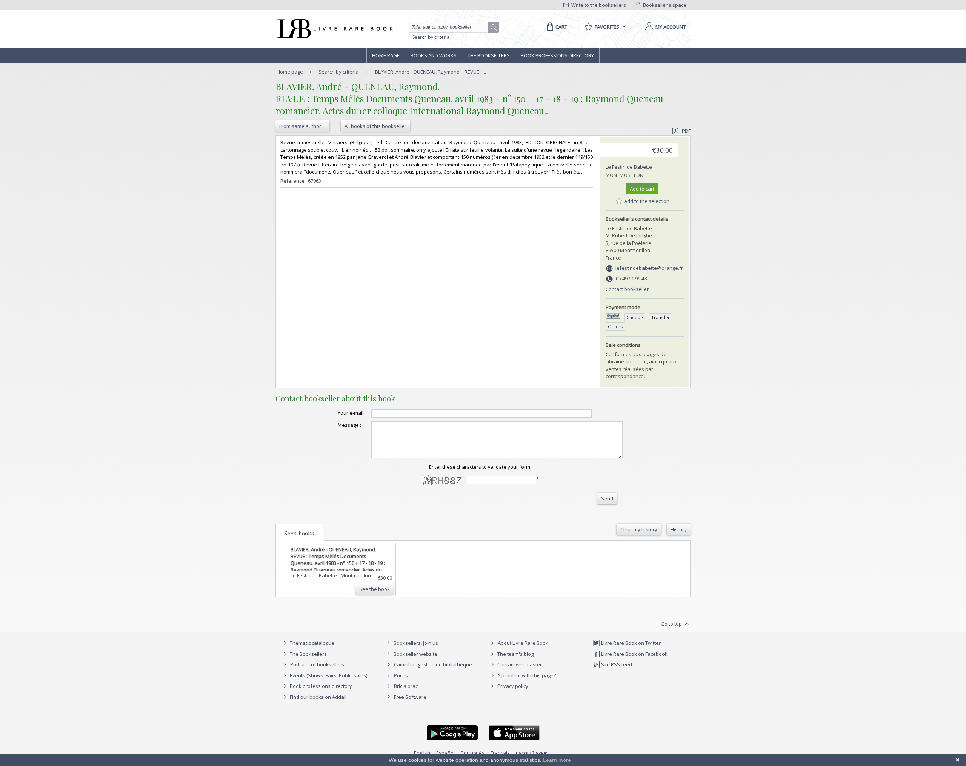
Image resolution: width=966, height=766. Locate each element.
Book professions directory (557, 55)
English (422, 752)
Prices (401, 675)
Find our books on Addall (317, 697)
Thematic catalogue (311, 643)
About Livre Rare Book (523, 643)
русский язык (532, 752)
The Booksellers (489, 55)
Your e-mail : (352, 412)
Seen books (299, 533)
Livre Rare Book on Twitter (630, 643)
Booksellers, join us (415, 643)
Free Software (410, 697)
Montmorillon (624, 175)
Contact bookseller (627, 289)
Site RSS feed (616, 664)
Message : (349, 424)
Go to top (672, 623)
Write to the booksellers (598, 5)
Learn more (557, 760)
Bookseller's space (664, 5)
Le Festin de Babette (629, 166)
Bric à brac (406, 686)
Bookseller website (414, 654)
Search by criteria (430, 37)
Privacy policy (512, 686)
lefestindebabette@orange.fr (649, 268)
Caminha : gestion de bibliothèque (433, 664)
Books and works (434, 55)
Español (445, 752)
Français (500, 752)
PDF (686, 131)
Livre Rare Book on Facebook (634, 654)
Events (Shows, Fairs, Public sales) (328, 675)
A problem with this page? (526, 675)
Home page (386, 55)
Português (473, 752)
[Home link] (334, 29)
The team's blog (515, 654)
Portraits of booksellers (317, 664)
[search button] (494, 27)
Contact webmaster (519, 664)
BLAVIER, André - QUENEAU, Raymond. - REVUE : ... (430, 71)
